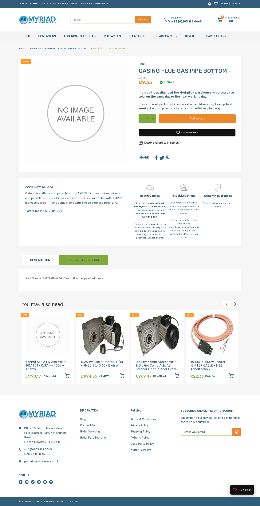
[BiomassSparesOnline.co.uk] (38, 19)
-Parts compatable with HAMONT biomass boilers (75, 193)
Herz (142, 64)
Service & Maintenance (94, 3)
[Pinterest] (167, 157)
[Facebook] (156, 157)
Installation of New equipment (59, 3)
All (116, 202)
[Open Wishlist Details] (216, 4)
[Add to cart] (67, 376)
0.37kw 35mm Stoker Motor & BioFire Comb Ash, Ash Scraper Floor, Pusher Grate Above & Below (157, 367)
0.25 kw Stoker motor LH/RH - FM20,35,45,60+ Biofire (102, 363)
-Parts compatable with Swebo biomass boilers (80, 202)
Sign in (224, 3)
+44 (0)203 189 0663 (186, 21)
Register (236, 3)
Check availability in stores (161, 142)
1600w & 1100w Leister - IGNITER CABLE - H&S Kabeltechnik (209, 365)
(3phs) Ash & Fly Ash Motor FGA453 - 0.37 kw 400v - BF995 (46, 365)
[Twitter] (162, 157)
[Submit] (236, 432)
